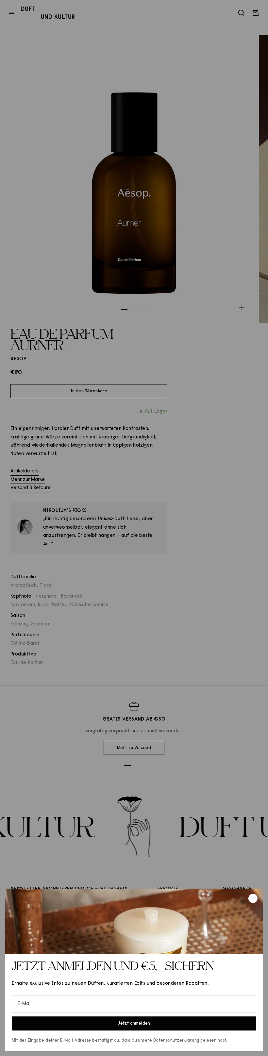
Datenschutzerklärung (176, 1040)
